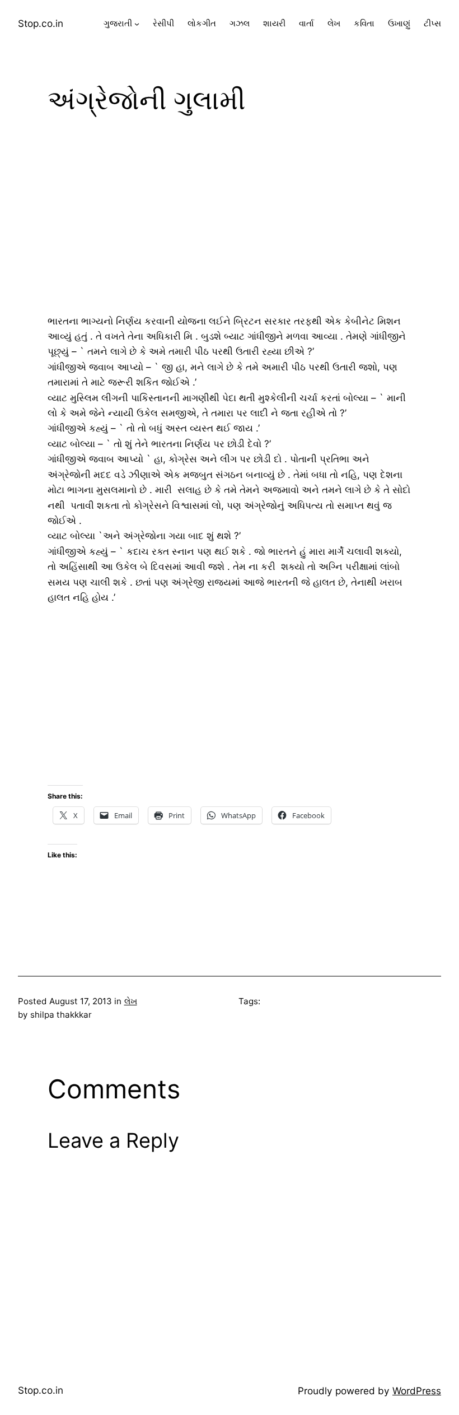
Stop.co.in (40, 23)
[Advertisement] (229, 216)
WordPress (416, 1391)
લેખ (130, 1001)
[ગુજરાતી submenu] (136, 23)
